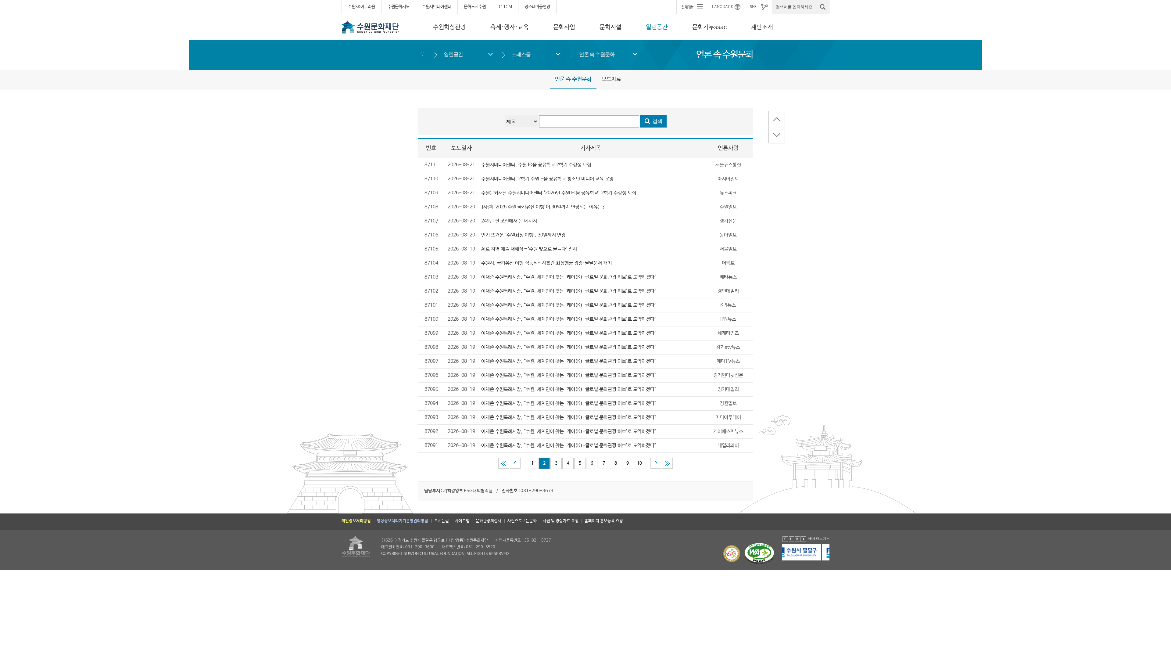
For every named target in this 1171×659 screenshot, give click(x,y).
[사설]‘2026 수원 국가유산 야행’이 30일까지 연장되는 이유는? (543, 207)
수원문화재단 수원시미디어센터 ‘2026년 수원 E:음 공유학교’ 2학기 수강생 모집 (558, 193)
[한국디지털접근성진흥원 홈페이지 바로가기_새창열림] (759, 553)
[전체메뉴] (691, 6)
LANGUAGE (722, 7)
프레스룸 (521, 54)
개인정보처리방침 (356, 521)
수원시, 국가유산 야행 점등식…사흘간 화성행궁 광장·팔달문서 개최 (546, 263)
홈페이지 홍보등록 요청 (604, 521)
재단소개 (762, 27)
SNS (753, 7)
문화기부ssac (709, 27)
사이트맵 (462, 521)
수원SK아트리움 (361, 6)
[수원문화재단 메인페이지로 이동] (370, 27)
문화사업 (564, 27)
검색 (657, 121)
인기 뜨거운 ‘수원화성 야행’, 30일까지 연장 (523, 235)
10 (639, 463)
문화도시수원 (475, 6)
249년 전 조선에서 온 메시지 (509, 221)
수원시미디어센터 (436, 6)
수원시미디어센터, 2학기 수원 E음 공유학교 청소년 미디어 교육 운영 (547, 179)
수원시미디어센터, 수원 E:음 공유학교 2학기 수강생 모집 (536, 165)
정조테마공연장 (537, 6)
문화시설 (610, 27)
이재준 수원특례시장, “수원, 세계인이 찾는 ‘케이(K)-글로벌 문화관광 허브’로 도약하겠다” (569, 277)
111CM (505, 6)
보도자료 (611, 79)
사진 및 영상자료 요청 (560, 521)
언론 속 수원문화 (596, 54)
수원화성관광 (449, 27)
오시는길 (441, 521)
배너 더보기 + (818, 538)
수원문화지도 (399, 6)
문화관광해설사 (488, 521)
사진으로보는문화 (522, 521)
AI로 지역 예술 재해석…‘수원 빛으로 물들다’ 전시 (529, 249)
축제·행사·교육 (509, 27)
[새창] (806, 552)
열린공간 (657, 27)
